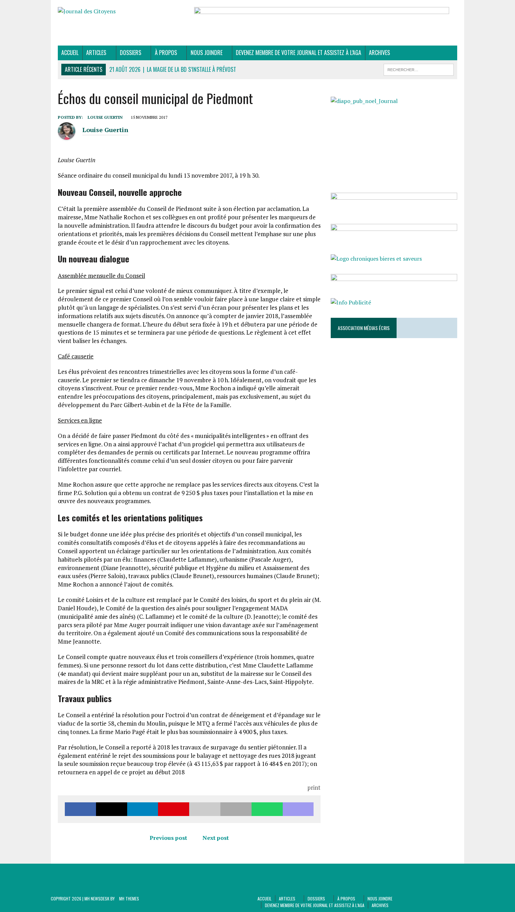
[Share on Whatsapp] (267, 809)
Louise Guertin (105, 117)
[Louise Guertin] (66, 136)
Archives (379, 52)
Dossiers (130, 52)
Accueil (69, 52)
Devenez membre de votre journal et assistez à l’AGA (298, 52)
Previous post (168, 838)
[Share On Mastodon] (298, 809)
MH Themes (129, 898)
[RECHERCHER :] (419, 68)
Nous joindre (206, 52)
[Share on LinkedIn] (142, 809)
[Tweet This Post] (111, 809)
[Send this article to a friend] (204, 809)
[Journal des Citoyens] (121, 11)
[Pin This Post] (173, 809)
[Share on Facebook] (80, 809)
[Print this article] (236, 809)
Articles (96, 52)
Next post (215, 838)
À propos (166, 52)
